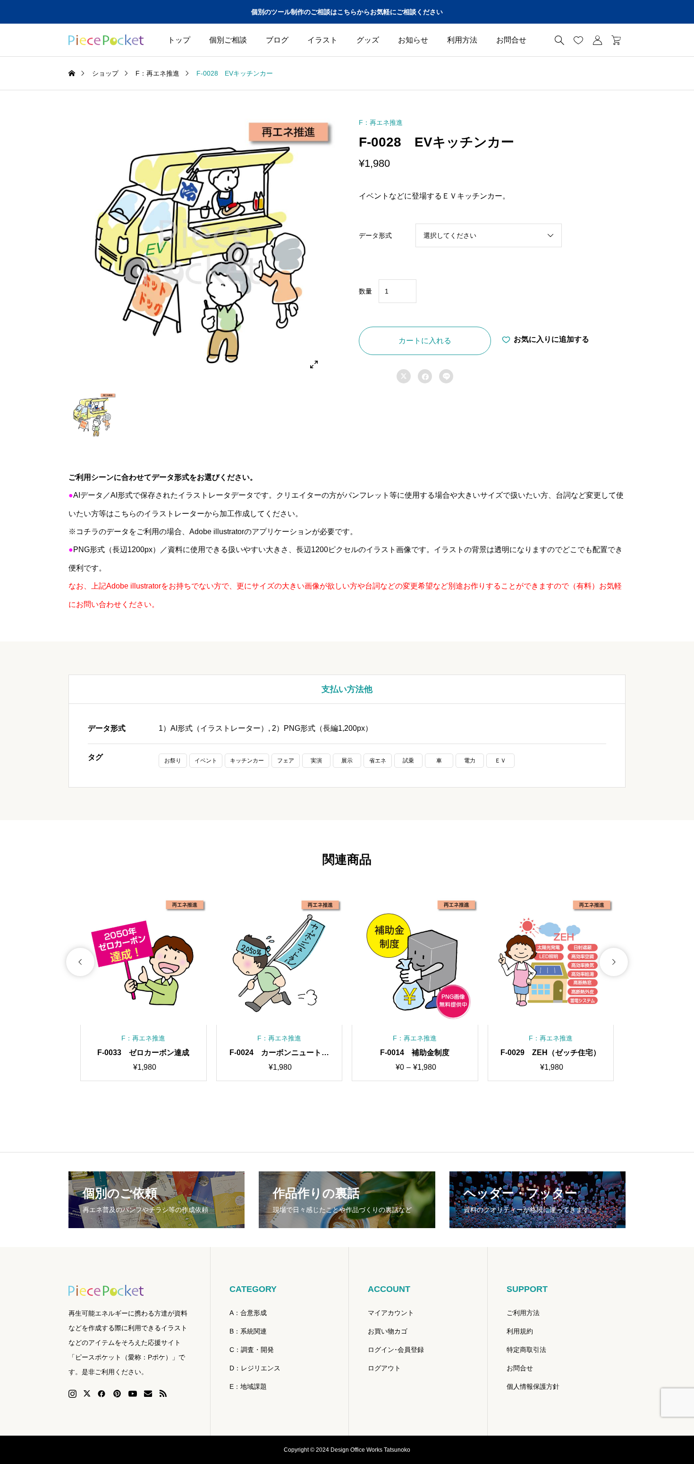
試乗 (408, 760)
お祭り (172, 760)
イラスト (322, 40)
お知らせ (413, 40)
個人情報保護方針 (533, 1386)
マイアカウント (391, 1313)
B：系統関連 (248, 1331)
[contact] (148, 1393)
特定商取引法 (526, 1349)
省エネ (377, 760)
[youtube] (132, 1393)
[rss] (163, 1393)
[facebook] (101, 1393)
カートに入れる (424, 341)
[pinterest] (117, 1393)
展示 (347, 760)
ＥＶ (500, 760)
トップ (179, 40)
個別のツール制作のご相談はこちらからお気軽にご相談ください (347, 12)
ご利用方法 (523, 1313)
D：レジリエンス (254, 1368)
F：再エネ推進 (381, 122)
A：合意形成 (248, 1313)
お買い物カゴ (387, 1331)
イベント (206, 760)
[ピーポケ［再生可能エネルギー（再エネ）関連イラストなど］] (106, 40)
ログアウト (384, 1368)
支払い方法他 (347, 689)
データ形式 (375, 235)
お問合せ (511, 40)
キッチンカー (247, 760)
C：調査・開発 (251, 1349)
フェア (285, 760)
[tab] (347, 689)
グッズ (367, 40)
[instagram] (72, 1393)
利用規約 (520, 1331)
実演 (316, 760)
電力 (469, 760)
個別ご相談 (228, 40)
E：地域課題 (248, 1386)
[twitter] (87, 1393)
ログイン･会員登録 (396, 1349)
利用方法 (462, 40)
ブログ (277, 40)
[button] (80, 962)
